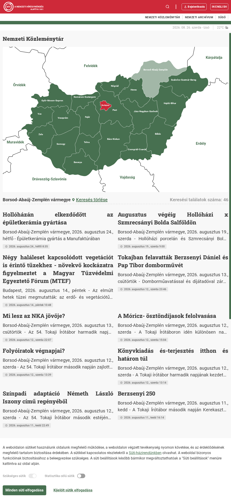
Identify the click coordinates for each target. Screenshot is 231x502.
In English (219, 6)
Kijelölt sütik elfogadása (72, 490)
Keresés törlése (92, 199)
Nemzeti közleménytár (162, 17)
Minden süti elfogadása (24, 490)
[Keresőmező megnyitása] (167, 6)
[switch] (32, 476)
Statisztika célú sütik (59, 475)
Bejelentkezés (196, 6)
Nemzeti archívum (199, 17)
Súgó (222, 17)
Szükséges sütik (14, 475)
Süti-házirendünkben (145, 453)
